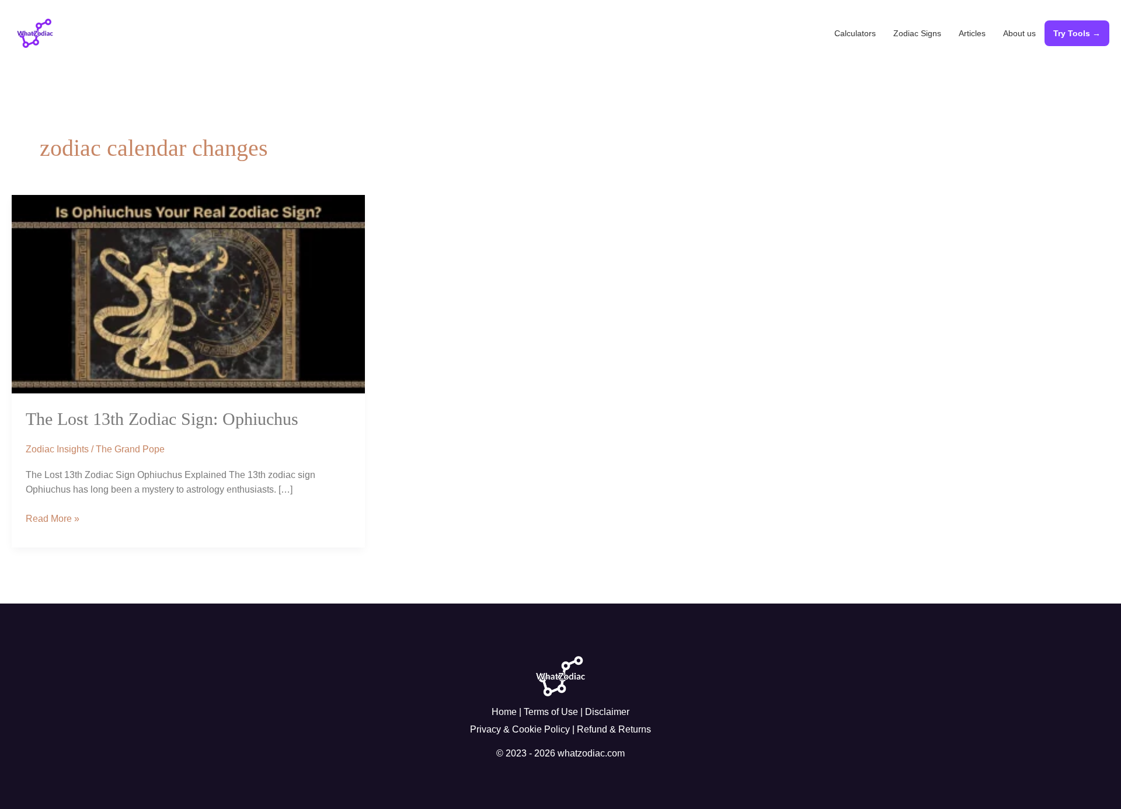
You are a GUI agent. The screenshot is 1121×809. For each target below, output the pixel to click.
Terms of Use (551, 712)
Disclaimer (607, 712)
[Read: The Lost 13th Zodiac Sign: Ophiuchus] (188, 293)
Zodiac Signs (917, 33)
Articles (972, 33)
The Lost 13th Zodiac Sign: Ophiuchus (162, 418)
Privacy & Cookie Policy (520, 729)
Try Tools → (1077, 33)
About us (1019, 33)
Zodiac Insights (57, 449)
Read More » (52, 517)
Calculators (855, 33)
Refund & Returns (614, 729)
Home (504, 712)
